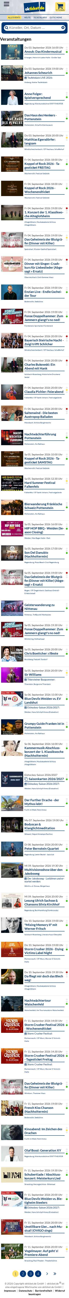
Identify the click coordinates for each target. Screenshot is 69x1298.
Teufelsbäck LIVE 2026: (40, 77)
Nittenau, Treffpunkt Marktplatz (37, 615)
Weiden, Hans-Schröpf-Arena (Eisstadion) (41, 712)
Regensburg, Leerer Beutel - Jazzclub (39, 854)
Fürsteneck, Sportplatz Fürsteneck (38, 326)
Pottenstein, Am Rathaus (34, 444)
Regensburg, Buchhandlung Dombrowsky (41, 910)
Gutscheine (56, 17)
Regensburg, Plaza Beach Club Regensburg (41, 562)
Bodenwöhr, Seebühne (33, 301)
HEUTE (27, 17)
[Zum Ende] (55, 1273)
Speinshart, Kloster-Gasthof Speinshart (40, 249)
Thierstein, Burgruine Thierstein (37, 684)
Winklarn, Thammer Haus (34, 1093)
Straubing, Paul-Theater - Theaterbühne (40, 1261)
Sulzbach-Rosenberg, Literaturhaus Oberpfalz (43, 934)
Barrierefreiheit (43, 1290)
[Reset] (63, 28)
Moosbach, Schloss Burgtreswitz (37, 422)
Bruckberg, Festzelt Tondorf (35, 659)
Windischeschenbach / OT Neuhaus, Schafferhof (44, 149)
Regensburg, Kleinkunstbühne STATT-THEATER (43, 103)
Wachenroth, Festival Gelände (36, 173)
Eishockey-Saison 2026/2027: (43, 707)
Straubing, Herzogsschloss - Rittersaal (39, 1184)
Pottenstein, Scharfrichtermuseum (38, 125)
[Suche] (6, 28)
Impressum (10, 1290)
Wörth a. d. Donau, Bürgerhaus (37, 886)
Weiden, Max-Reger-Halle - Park (37, 538)
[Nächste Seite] (47, 1273)
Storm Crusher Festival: (39, 1033)
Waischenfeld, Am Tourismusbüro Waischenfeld (44, 1010)
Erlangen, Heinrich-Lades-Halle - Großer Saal (42, 57)
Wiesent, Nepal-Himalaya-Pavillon (38, 834)
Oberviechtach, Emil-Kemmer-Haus (38, 277)
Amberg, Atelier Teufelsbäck (35, 82)
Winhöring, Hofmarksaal (34, 639)
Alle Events (14, 17)
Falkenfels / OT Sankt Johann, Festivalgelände (43, 397)
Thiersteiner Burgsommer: (41, 679)
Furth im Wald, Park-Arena (35, 810)
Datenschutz (25, 1290)
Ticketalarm (40, 17)
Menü (6, 4)
